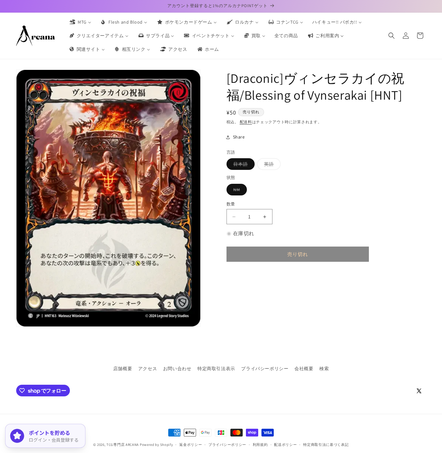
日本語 (242, 165)
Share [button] (239, 137)
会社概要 (303, 368)
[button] (391, 35)
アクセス (147, 368)
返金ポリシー (190, 444)
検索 (324, 368)
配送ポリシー (285, 444)
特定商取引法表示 (216, 368)
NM (239, 190)
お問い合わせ (177, 368)
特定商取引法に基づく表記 (325, 444)
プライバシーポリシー (264, 368)
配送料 (246, 121)
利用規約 (260, 444)
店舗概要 (122, 368)
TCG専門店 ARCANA (122, 444)
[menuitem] (80, 22)
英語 (271, 165)
